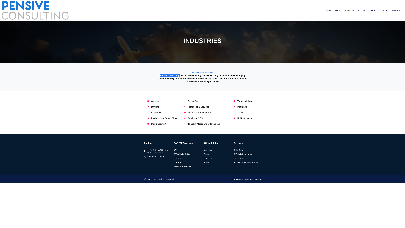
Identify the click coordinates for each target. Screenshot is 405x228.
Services (361, 10)
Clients (374, 10)
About (338, 10)
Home (328, 10)
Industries (349, 10)
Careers (385, 10)
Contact (396, 10)
